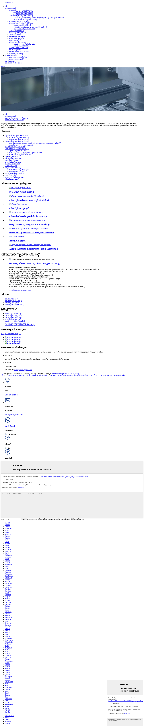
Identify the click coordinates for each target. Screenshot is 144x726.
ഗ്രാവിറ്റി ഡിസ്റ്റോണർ (13, 315)
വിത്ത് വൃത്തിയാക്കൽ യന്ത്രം (12, 375)
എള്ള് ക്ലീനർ (120, 375)
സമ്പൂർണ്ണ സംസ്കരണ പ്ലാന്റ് (16, 323)
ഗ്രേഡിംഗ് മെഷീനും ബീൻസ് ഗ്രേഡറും (28, 216)
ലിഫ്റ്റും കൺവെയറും (17, 42)
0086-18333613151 (11, 395)
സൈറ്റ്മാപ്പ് (74, 373)
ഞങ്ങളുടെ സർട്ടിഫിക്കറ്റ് (18, 57)
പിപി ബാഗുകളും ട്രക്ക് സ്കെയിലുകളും (20, 325)
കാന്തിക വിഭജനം (16, 34)
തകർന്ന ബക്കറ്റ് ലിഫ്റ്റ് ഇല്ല (24, 44)
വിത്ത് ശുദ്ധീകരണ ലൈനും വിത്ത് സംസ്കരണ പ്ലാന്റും (34, 263)
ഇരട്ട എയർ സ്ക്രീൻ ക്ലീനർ (24, 29)
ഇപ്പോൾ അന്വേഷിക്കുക (11, 334)
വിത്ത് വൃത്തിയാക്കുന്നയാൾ (104, 375)
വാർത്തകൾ (10, 61)
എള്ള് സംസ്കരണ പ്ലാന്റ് (23, 14)
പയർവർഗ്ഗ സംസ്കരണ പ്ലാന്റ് (21, 15)
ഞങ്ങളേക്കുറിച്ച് (11, 55)
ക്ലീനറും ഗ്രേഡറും (13, 313)
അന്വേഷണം (14, 290)
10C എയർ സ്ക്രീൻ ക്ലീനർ (21, 192)
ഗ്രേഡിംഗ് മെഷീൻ (16, 38)
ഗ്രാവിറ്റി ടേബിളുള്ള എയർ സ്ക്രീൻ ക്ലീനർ (30, 27)
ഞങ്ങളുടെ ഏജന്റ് (16, 59)
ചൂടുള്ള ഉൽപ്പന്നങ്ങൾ (60, 373)
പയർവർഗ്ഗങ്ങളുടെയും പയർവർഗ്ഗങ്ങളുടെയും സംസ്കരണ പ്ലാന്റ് (38, 17)
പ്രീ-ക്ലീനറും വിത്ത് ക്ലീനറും (21, 23)
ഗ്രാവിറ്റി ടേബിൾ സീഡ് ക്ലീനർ (36, 375)
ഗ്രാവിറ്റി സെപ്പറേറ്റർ (17, 33)
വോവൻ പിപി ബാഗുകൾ (18, 51)
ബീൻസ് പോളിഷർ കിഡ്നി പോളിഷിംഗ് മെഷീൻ (31, 232)
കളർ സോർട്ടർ (15, 40)
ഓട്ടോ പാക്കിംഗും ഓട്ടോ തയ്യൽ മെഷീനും (29, 224)
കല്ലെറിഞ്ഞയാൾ (16, 31)
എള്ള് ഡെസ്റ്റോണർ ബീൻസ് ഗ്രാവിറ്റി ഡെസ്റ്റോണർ (33, 249)
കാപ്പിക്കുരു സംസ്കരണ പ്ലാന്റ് (25, 19)
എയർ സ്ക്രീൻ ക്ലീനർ (22, 25)
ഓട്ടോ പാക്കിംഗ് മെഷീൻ (18, 48)
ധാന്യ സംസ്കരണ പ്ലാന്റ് (19, 21)
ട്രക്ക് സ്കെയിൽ (15, 50)
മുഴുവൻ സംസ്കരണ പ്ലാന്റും (20, 10)
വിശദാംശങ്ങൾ (26, 290)
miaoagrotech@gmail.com (23, 370)
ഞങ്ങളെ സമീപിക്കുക (13, 63)
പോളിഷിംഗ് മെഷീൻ (17, 36)
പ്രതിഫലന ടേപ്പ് (16, 53)
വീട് (6, 6)
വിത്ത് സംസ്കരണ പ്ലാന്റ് (23, 12)
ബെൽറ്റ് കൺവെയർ (21, 46)
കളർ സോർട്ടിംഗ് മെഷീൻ (15, 321)
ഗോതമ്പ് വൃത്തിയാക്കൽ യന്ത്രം (79, 375)
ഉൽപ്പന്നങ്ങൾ (10, 8)
